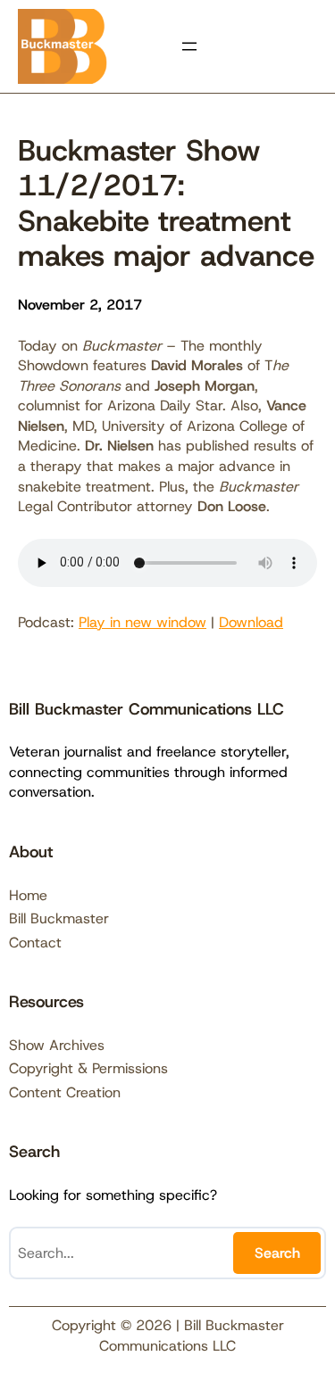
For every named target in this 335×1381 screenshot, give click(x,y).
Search (277, 1253)
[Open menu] (189, 46)
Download (251, 622)
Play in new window (142, 622)
